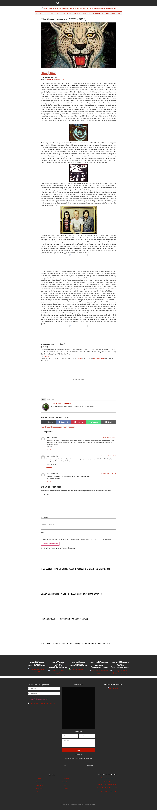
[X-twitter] (44, 3)
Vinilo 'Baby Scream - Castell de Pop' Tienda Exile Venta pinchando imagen (99, 664)
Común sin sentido (107, 778)
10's (43, 427)
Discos (45, 13)
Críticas (52, 73)
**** (87, 358)
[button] (109, 3)
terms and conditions (47, 703)
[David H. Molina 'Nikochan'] (45, 410)
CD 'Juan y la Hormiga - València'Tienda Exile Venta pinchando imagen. (58, 664)
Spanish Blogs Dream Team (107, 784)
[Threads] (53, 3)
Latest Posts (50, 399)
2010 (48, 427)
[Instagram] (48, 3)
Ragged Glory (107, 781)
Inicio (38, 13)
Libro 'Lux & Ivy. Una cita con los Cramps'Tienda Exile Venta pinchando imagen (120, 664)
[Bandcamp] (71, 3)
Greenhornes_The (57, 427)
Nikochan (47, 356)
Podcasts (87, 13)
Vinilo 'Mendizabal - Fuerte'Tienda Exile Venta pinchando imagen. (37, 663)
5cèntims (79, 358)
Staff (106, 13)
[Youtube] (67, 3)
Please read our (42, 703)
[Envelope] (76, 3)
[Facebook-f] (39, 3)
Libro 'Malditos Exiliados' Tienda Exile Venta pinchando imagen (78, 663)
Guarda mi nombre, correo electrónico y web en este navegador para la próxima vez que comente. (77, 539)
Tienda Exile (116, 13)
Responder (49, 449)
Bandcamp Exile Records (113, 684)
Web (42, 532)
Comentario (45, 494)
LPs (65, 427)
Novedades (39, 782)
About (43, 399)
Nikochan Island (99, 358)
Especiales (98, 13)
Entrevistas (67, 13)
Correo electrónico (48, 524)
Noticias (77, 13)
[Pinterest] (62, 3)
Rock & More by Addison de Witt (107, 788)
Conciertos (55, 13)
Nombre (44, 517)
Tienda (66, 788)
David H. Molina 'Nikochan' (55, 80)
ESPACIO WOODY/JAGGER (107, 791)
